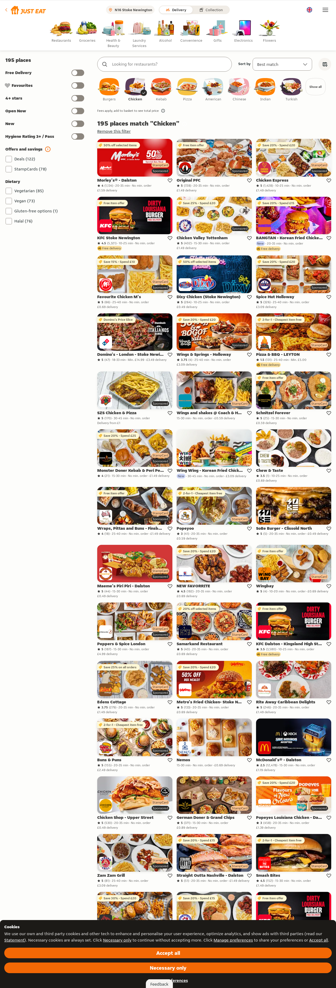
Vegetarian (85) (29, 191)
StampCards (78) (30, 169)
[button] (25, 10)
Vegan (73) (24, 201)
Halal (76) (23, 221)
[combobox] (170, 64)
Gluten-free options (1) (36, 211)
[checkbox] (109, 90)
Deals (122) (24, 159)
